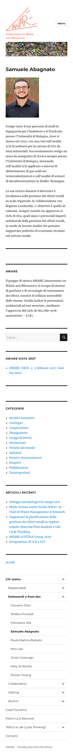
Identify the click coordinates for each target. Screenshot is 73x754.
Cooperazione (19, 428)
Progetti (15, 462)
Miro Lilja (17, 649)
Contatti (12, 736)
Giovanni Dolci (21, 605)
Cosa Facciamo (16, 710)
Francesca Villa (21, 622)
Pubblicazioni (18, 467)
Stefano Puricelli (22, 614)
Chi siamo (13, 579)
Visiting (13, 692)
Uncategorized (19, 472)
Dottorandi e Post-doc (24, 596)
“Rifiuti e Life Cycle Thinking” (26, 727)
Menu (61, 23)
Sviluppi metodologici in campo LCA (34, 502)
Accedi (10, 562)
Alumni (13, 701)
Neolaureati (17, 443)
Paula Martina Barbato (26, 640)
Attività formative (21, 418)
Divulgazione (18, 433)
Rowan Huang (21, 675)
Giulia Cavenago (22, 657)
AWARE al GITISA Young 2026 (30, 536)
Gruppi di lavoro (20, 438)
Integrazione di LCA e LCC (27, 541)
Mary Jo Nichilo (21, 666)
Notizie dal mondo (22, 447)
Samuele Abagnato (25, 631)
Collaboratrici (17, 683)
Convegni (16, 423)
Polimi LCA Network (20, 718)
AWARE (10, 747)
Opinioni (15, 452)
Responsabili (17, 588)
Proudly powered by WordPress (34, 747)
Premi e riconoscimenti (25, 457)
